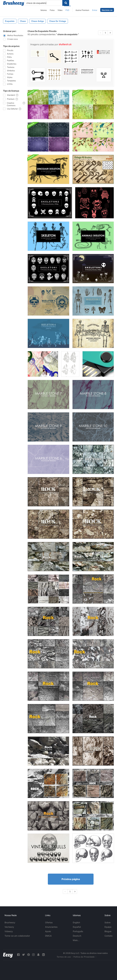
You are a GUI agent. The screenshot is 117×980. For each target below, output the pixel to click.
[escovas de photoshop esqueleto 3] (93, 268)
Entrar (94, 10)
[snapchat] (38, 954)
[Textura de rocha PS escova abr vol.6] (93, 589)
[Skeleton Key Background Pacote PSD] (48, 104)
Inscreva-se (107, 10)
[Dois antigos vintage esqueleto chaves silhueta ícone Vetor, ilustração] (37, 75)
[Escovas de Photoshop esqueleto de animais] (93, 236)
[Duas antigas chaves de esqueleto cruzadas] (103, 75)
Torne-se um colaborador (17, 935)
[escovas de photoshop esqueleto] (48, 236)
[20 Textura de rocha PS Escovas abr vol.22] (48, 783)
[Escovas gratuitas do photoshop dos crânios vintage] (48, 848)
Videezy (9, 931)
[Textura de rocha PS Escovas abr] (93, 621)
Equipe (108, 927)
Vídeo (60, 10)
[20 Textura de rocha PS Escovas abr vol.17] (93, 751)
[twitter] (23, 954)
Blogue (108, 931)
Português (78, 931)
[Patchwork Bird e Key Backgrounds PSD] (93, 137)
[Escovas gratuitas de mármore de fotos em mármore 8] (93, 394)
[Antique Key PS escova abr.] (93, 169)
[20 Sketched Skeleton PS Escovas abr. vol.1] (93, 333)
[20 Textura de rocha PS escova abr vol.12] (93, 718)
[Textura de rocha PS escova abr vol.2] (93, 653)
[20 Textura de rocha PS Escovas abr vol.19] (48, 556)
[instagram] (33, 954)
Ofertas (49, 922)
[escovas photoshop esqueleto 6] (48, 333)
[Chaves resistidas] (43, 364)
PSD (67, 10)
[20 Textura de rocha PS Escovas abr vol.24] (93, 783)
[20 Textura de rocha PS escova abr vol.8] (48, 491)
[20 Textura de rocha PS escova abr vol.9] (93, 491)
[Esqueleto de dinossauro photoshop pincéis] (48, 169)
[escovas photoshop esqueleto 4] (48, 301)
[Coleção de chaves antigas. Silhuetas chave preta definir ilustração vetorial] (70, 56)
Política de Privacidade (84, 957)
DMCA (48, 935)
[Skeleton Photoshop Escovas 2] (50, 202)
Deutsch (77, 935)
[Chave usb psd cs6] (98, 364)
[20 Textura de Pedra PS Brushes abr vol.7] (48, 816)
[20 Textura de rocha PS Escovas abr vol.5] (48, 621)
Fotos (52, 10)
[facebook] (18, 954)
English (76, 922)
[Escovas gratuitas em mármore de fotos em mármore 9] (48, 427)
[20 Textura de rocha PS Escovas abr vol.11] (48, 751)
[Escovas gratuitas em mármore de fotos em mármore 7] (48, 394)
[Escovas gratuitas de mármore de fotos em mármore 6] (48, 459)
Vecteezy (9, 927)
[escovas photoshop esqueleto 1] (48, 268)
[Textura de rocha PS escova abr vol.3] (48, 653)
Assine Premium (82, 10)
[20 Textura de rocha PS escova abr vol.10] (48, 524)
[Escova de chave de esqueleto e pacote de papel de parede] (48, 137)
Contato (108, 935)
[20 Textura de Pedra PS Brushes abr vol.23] (93, 816)
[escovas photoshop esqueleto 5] (93, 301)
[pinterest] (28, 954)
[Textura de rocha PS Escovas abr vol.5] (93, 686)
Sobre (107, 922)
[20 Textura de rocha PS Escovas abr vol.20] (93, 556)
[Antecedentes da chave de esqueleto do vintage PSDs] (93, 104)
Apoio (48, 931)
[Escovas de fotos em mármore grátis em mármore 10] (93, 427)
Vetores (43, 10)
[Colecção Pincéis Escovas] (93, 848)
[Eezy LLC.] (8, 955)
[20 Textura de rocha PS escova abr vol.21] (93, 459)
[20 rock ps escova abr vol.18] (48, 589)
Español (77, 927)
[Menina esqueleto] (94, 202)
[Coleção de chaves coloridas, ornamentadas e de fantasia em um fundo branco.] (70, 71)
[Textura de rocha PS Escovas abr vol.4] (48, 718)
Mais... (76, 940)
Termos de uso (64, 957)
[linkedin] (43, 954)
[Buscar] (65, 3)
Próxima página (71, 879)
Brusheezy (10, 922)
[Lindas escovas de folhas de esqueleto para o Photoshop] (70, 364)
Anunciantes (51, 927)
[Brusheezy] (13, 3)
